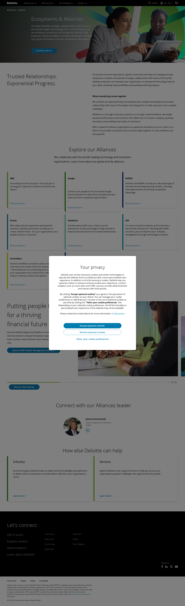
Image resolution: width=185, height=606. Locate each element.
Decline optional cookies (92, 332)
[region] (92, 303)
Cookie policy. (118, 313)
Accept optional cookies (92, 325)
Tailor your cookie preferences (92, 339)
